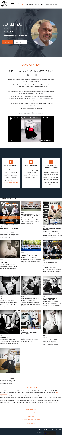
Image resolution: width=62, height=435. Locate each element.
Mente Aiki (45, 337)
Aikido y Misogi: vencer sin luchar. (30, 298)
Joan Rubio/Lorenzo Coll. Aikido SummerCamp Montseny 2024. (29, 254)
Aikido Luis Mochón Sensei (31, 412)
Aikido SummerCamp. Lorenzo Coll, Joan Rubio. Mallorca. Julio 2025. (9, 229)
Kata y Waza (3, 376)
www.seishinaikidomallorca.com (11, 182)
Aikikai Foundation (31, 423)
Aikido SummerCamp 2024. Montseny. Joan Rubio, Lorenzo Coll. (51, 264)
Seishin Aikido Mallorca (31, 409)
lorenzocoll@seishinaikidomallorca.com (49, 4)
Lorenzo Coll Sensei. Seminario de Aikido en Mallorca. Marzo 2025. (30, 215)
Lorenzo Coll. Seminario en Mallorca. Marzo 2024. (50, 299)
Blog (27, 4)
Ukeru (1, 298)
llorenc (12, 232)
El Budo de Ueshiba (5, 337)
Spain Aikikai (31, 416)
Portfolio (37, 4)
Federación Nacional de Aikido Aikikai (31, 419)
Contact (31, 4)
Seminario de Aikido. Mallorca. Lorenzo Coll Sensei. (29, 333)
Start (23, 4)
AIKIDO (1, 226)
